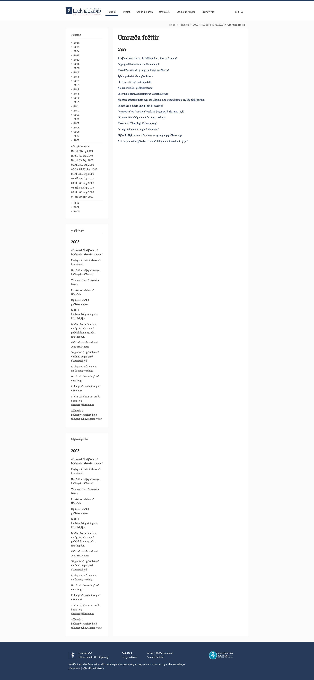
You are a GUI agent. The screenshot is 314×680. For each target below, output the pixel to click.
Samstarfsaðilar (155, 657)
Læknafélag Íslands (221, 655)
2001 (76, 207)
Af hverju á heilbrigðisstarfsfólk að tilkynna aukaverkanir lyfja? (153, 141)
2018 (76, 76)
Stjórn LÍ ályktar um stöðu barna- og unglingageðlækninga (150, 135)
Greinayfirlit (208, 11)
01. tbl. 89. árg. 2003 (82, 196)
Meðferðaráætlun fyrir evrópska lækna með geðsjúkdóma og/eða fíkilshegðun (161, 100)
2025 (76, 47)
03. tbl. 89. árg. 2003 (82, 187)
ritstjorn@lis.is (129, 657)
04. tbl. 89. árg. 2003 (82, 183)
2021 (76, 64)
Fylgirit (126, 11)
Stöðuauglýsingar (186, 11)
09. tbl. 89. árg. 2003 (82, 164)
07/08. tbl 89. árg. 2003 (84, 169)
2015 (76, 89)
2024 (76, 51)
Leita (242, 12)
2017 (76, 81)
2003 (195, 24)
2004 (76, 136)
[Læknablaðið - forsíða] (83, 8)
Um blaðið (164, 11)
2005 (76, 132)
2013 (76, 98)
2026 (76, 42)
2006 (76, 127)
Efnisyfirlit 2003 (80, 146)
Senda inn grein (145, 11)
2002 (76, 203)
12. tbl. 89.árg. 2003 (213, 24)
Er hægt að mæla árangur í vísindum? (138, 129)
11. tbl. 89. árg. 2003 (82, 155)
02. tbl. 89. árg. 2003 (82, 192)
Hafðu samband (164, 653)
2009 (76, 115)
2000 (76, 211)
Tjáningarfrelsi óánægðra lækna (135, 76)
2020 (76, 68)
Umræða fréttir (236, 24)
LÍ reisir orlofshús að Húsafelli (134, 82)
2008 (76, 119)
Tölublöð (184, 24)
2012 (76, 102)
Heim (172, 24)
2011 (76, 106)
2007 (76, 123)
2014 (76, 93)
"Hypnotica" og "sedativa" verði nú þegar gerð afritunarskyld (151, 111)
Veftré (150, 653)
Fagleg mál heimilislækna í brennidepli (138, 64)
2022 (76, 59)
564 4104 (127, 653)
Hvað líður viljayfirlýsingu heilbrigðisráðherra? (143, 70)
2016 (76, 85)
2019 (76, 72)
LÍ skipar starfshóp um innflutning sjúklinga (141, 117)
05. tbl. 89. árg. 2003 (82, 178)
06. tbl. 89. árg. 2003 (82, 174)
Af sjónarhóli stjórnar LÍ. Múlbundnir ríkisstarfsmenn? (147, 58)
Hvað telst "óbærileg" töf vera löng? (137, 123)
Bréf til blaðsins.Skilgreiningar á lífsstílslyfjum (143, 93)
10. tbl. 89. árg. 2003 (82, 160)
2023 (76, 55)
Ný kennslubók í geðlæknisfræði (135, 88)
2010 (76, 110)
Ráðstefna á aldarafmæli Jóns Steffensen (140, 105)
